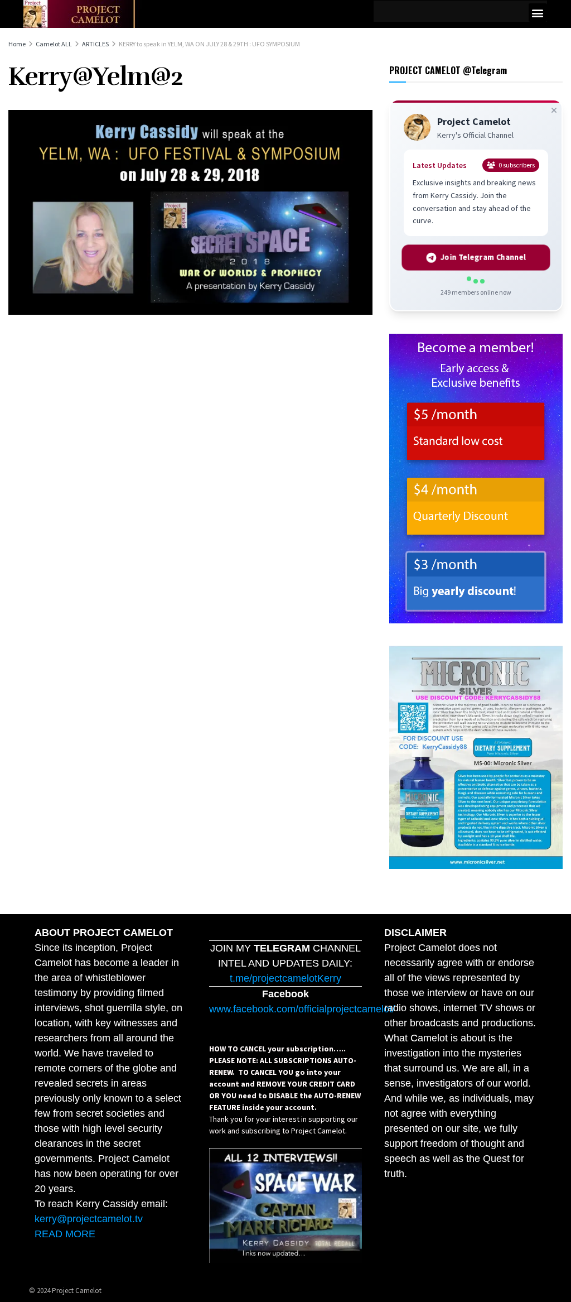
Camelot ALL (54, 44)
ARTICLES (95, 44)
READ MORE (65, 1233)
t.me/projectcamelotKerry (285, 978)
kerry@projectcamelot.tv (89, 1218)
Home (17, 44)
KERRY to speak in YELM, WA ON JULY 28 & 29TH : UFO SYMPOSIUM (209, 44)
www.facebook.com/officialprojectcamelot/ (302, 1009)
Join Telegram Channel (482, 257)
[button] (538, 12)
